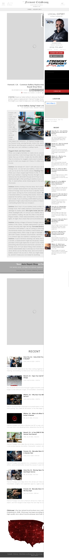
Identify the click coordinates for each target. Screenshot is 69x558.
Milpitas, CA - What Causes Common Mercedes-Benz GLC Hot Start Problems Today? (58, 246)
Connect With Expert (56, 52)
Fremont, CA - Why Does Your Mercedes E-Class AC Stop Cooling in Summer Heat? (58, 233)
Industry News (37, 9)
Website (49, 49)
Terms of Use (39, 554)
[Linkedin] (33, 90)
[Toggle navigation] (3, 3)
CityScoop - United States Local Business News (24, 554)
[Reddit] (41, 90)
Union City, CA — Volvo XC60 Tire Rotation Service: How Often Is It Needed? (59, 132)
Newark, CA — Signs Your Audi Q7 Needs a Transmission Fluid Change (59, 145)
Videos (29, 9)
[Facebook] (30, 90)
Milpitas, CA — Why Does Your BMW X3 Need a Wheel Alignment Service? (58, 157)
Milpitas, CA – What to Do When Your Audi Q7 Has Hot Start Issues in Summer (59, 170)
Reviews (63, 49)
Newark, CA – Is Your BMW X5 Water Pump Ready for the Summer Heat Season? (58, 183)
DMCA (36, 555)
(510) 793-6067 (56, 47)
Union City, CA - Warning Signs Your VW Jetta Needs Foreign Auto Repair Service (58, 208)
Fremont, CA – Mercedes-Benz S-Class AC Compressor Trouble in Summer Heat (59, 195)
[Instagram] (35, 90)
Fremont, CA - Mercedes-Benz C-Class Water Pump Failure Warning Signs (59, 220)
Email (56, 49)
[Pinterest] (38, 90)
